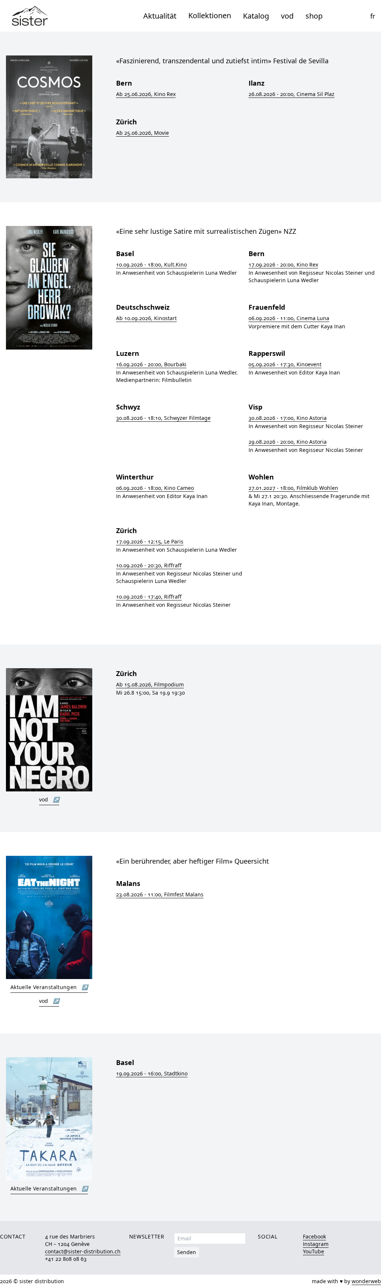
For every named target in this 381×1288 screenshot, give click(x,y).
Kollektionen (209, 15)
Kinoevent (285, 364)
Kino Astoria (288, 417)
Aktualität (159, 16)
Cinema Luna (289, 318)
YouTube (313, 1251)
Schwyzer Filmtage (163, 417)
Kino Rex (146, 94)
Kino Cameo (155, 487)
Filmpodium (150, 684)
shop (314, 16)
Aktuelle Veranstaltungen (49, 987)
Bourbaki (151, 364)
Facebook (314, 1236)
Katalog (256, 16)
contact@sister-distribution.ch (83, 1251)
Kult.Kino (151, 264)
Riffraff (149, 565)
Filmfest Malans (160, 894)
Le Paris (149, 541)
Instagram (316, 1243)
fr (372, 16)
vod (287, 16)
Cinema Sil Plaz (291, 94)
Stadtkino (152, 1073)
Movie (142, 132)
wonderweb (366, 1281)
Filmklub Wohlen (293, 487)
